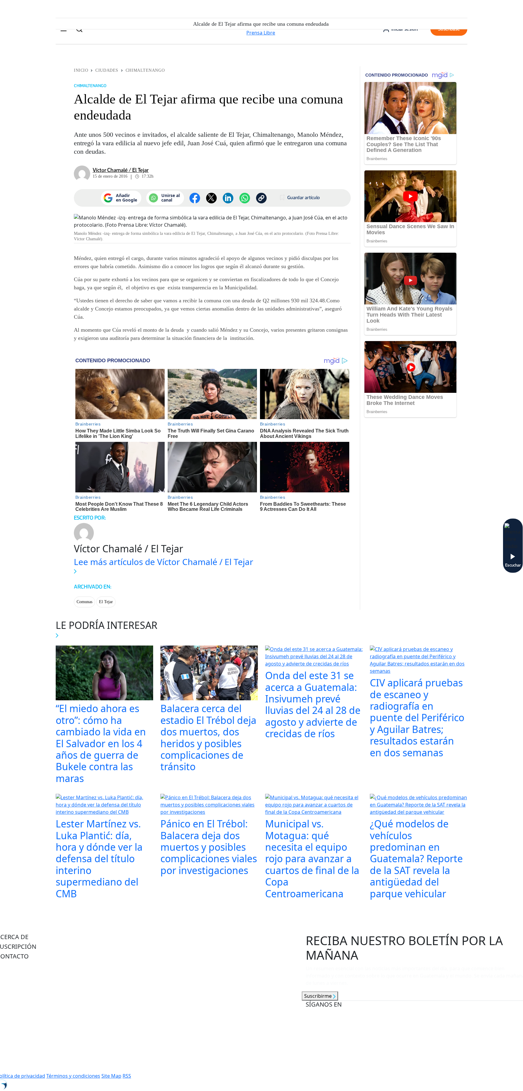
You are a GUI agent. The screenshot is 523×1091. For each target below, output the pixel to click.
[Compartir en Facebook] (195, 198)
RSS (127, 1076)
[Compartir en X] (211, 198)
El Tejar (106, 602)
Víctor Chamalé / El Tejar (121, 170)
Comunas (84, 602)
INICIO (81, 70)
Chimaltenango (145, 70)
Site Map (111, 1076)
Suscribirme (318, 996)
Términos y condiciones (73, 1076)
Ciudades (106, 70)
